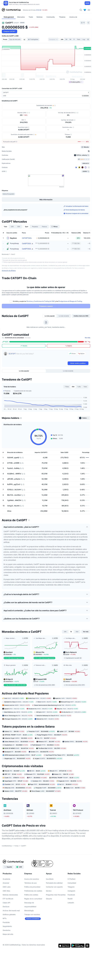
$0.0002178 (42, 751)
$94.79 (64, 774)
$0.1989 (69, 731)
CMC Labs (7, 887)
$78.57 (16, 781)
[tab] (25, 39)
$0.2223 (43, 781)
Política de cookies (31, 895)
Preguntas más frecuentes (56, 895)
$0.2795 (52, 748)
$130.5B (38, 10)
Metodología (29, 910)
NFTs (5, 918)
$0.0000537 (46, 791)
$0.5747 (46, 738)
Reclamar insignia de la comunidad (77, 213)
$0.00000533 (17, 788)
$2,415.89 (37, 774)
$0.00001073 (48, 758)
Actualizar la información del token (77, 206)
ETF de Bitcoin (8, 899)
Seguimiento (7, 926)
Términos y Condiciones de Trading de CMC (40, 301)
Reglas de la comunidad (33, 899)
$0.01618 (62, 755)
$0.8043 (68, 784)
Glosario (49, 899)
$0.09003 (38, 777)
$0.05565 (16, 745)
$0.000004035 (42, 784)
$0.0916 (69, 781)
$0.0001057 (17, 758)
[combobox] (53, 39)
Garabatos (6, 930)
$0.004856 (42, 731)
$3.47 (22, 755)
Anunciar (6, 883)
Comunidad (72, 883)
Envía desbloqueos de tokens (75, 210)
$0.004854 (48, 788)
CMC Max (6, 891)
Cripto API (6, 903)
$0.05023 (45, 745)
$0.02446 (75, 741)
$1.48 (13, 774)
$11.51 (14, 784)
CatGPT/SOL (26, 243)
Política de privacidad (32, 887)
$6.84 (37, 771)
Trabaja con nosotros (32, 914)
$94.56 (14, 731)
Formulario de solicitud (54, 883)
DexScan (6, 907)
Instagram (71, 891)
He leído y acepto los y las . (47, 301)
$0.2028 (18, 738)
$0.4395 (15, 751)
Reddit (70, 899)
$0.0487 (14, 771)
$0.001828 (19, 741)
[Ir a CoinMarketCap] (11, 10)
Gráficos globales (9, 914)
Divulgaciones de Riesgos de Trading (70, 301)
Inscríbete (49, 879)
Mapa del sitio (8, 934)
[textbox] (38, 356)
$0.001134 (19, 748)
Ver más (87, 337)
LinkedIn (71, 903)
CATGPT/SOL (27, 238)
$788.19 (14, 777)
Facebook (71, 895)
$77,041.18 (61, 771)
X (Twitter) (71, 879)
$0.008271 (52, 735)
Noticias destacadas (10, 895)
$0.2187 (49, 741)
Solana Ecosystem (8, 194)
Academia (6, 879)
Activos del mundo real (11, 910)
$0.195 (75, 788)
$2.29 (65, 777)
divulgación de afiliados (9, 270)
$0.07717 (15, 791)
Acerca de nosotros (31, 879)
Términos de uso (30, 883)
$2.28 (18, 735)
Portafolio (6, 922)
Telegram (71, 887)
